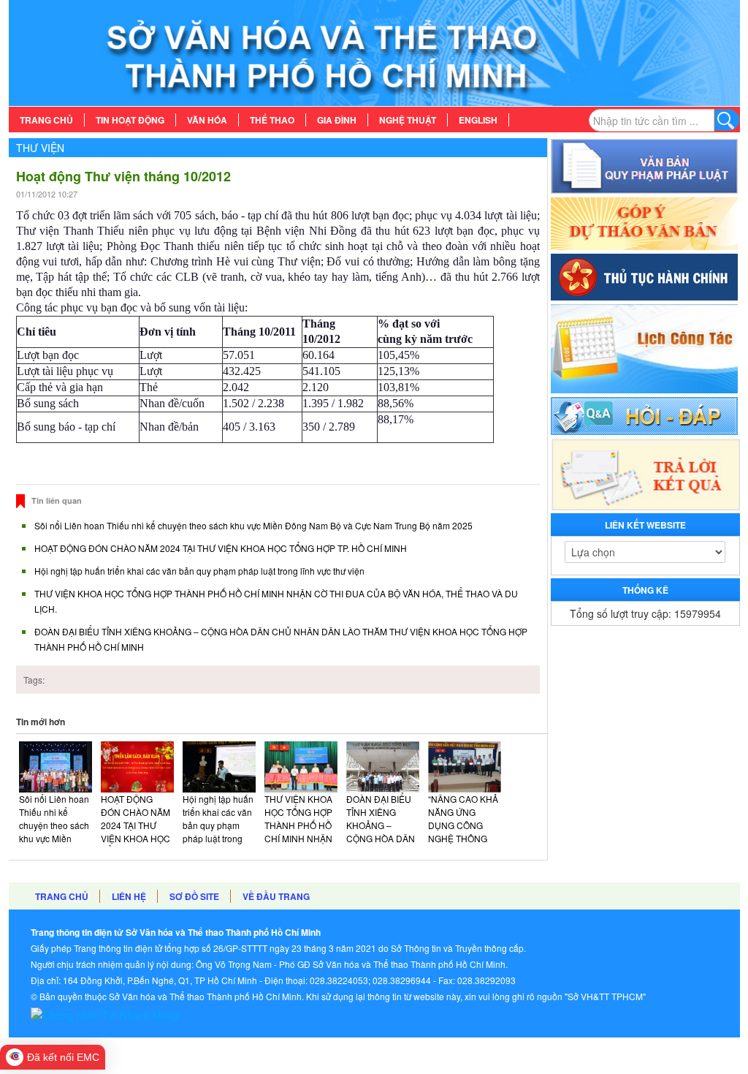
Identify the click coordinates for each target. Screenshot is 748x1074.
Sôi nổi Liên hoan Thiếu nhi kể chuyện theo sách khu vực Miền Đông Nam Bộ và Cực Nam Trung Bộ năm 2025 (253, 525)
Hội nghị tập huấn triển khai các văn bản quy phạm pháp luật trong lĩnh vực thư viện (199, 570)
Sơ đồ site (194, 896)
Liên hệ (129, 896)
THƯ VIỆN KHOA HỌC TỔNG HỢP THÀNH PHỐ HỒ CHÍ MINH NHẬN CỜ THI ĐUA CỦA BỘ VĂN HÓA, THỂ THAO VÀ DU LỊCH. (300, 845)
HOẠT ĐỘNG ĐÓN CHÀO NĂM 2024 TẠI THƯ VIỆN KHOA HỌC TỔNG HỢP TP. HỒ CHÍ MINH (220, 548)
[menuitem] (47, 119)
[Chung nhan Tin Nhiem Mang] (105, 1012)
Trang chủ (61, 896)
